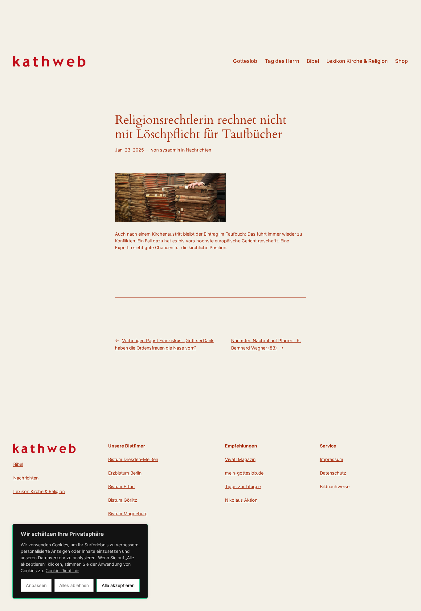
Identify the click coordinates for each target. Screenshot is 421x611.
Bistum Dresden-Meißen (133, 459)
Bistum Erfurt (121, 486)
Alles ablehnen (74, 585)
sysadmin (170, 149)
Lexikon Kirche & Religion (39, 491)
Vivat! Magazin (240, 459)
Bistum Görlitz (122, 500)
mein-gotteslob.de (244, 472)
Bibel (18, 464)
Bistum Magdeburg (128, 513)
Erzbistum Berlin (124, 472)
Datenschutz (333, 472)
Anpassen (36, 585)
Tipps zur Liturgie (243, 486)
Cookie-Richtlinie (62, 570)
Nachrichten (198, 149)
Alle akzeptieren (118, 585)
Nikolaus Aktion (241, 500)
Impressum (331, 459)
